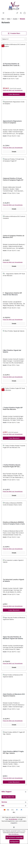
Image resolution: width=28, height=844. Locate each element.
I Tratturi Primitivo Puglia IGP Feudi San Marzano (13, 408)
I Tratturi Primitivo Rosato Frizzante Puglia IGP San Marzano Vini (11, 465)
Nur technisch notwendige (14, 837)
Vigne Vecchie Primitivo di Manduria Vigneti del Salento (13, 637)
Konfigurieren (14, 841)
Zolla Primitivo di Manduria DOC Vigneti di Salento (14, 695)
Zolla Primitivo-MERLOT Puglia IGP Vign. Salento (13, 752)
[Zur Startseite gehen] (14, 6)
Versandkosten (13, 819)
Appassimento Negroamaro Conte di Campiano (12, 122)
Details (14, 151)
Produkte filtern (15, 33)
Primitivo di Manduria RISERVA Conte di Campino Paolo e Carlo (14, 523)
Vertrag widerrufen (8, 797)
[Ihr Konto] (21, 12)
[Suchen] (17, 12)
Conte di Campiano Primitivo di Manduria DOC (13, 236)
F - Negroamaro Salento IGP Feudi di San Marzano (12, 293)
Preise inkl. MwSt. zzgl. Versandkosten (13, 90)
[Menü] (3, 12)
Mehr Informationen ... (14, 834)
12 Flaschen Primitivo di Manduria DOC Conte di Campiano (11, 64)
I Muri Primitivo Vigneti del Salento (12, 351)
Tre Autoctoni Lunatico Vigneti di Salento (13, 580)
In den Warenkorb (14, 94)
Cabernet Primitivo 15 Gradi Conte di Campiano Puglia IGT (13, 179)
